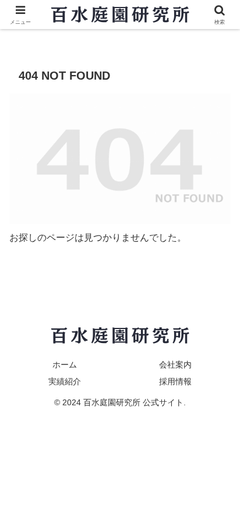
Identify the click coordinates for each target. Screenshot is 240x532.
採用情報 (175, 381)
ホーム (64, 364)
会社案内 (175, 364)
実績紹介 (64, 381)
